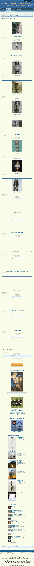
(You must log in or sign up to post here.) (25, 360)
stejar (3, 76)
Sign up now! (17, 365)
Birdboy (3, 311)
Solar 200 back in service (16, 514)
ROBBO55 (13, 526)
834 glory (19, 453)
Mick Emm (4, 37)
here (22, 412)
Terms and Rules (24, 552)
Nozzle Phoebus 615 (15, 536)
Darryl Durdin (19, 471)
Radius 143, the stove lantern (17, 55)
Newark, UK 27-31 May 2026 (17, 410)
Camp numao (4, 351)
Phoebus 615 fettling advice (17, 510)
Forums (8, 9)
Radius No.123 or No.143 (17, 310)
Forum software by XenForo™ (6, 552)
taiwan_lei (4, 272)
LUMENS (4, 213)
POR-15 (13, 506)
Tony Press (19, 482)
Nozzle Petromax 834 (15, 532)
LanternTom (13, 507)
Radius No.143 (17, 36)
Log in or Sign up (28, 1)
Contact (10, 413)
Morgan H (4, 331)
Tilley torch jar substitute (16, 529)
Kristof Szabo (14, 541)
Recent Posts (12, 11)
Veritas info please (15, 525)
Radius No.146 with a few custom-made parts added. (17, 349)
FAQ (13, 9)
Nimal (18, 454)
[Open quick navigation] (32, 15)
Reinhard (19, 462)
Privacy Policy (31, 552)
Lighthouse (4, 135)
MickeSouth (4, 194)
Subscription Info (20, 9)
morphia (3, 174)
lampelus (4, 96)
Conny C (18, 439)
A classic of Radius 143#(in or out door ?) (17, 271)
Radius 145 (17, 114)
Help (32, 550)
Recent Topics (12, 504)
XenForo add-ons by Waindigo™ (6, 553)
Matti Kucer (4, 233)
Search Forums (4, 11)
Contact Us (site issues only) (25, 550)
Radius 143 (17, 95)
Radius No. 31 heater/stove (17, 232)
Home (3, 9)
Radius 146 (17, 75)
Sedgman (19, 494)
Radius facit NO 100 (16, 251)
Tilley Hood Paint (15, 521)
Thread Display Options (17, 358)
